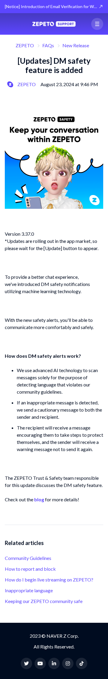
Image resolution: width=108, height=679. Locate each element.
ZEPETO (25, 45)
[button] (97, 24)
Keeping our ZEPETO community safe (43, 601)
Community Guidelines (28, 558)
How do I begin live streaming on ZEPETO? (49, 579)
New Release (75, 45)
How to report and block (30, 569)
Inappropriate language (29, 590)
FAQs (48, 45)
